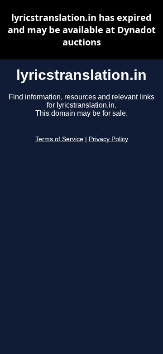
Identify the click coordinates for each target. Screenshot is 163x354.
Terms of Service (59, 139)
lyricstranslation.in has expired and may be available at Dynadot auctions (82, 29)
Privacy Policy (108, 139)
